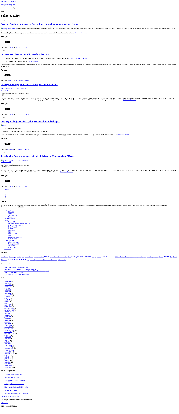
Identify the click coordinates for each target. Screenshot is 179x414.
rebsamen (12, 259)
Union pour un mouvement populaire (19, 223)
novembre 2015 (9, 330)
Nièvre (10, 213)
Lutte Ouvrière (12, 239)
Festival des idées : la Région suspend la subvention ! (20, 269)
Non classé (7, 249)
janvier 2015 (8, 347)
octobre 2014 (8, 352)
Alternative (11, 230)
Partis (6, 220)
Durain (56, 257)
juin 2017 (7, 300)
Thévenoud (47, 260)
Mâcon (148, 257)
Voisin (64, 260)
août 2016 (7, 315)
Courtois (31, 257)
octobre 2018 (8, 286)
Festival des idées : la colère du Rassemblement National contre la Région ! (26, 271)
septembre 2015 (9, 333)
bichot (6, 257)
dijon (42, 257)
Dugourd (52, 257)
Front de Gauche (13, 233)
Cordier (27, 257)
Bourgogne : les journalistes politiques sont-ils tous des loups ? (30, 121)
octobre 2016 (8, 312)
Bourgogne (7, 210)
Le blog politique (11, 377)
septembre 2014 (9, 353)
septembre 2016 (9, 313)
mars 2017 (7, 305)
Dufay (46, 257)
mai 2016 (7, 320)
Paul (171, 257)
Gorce (69, 257)
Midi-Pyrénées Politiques (16, 387)
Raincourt (4, 260)
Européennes (12, 247)
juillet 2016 (7, 317)
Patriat (166, 256)
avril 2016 (7, 322)
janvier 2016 (8, 327)
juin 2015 (7, 338)
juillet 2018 (7, 290)
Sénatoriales (11, 245)
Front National (12, 227)
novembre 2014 (9, 350)
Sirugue (32, 260)
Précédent (7, 189)
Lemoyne (111, 257)
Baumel (3, 257)
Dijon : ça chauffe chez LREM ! (13, 272)
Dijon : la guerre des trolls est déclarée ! (16, 267)
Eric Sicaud (10, 47)
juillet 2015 (7, 337)
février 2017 (8, 306)
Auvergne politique (13, 374)
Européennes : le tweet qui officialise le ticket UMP (25, 54)
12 (5, 194)
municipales (142, 257)
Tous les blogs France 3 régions (10, 396)
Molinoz (122, 257)
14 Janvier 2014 (33, 61)
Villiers (60, 260)
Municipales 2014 (9, 218)
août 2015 (7, 335)
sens (28, 260)
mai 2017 (7, 301)
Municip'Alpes (10, 390)
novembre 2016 (9, 310)
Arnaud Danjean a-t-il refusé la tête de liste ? (17, 274)
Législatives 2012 (13, 242)
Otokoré (161, 257)
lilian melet (10, 80)
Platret (175, 257)
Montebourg (129, 257)
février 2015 (8, 345)
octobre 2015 (8, 332)
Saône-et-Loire (12, 215)
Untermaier (54, 260)
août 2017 (7, 298)
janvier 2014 (8, 367)
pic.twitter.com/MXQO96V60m (77, 58)
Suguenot (36, 260)
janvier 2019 (8, 285)
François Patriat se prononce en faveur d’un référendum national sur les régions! (39, 24)
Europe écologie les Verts (15, 225)
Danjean (37, 257)
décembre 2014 (9, 348)
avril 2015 (7, 342)
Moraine (136, 257)
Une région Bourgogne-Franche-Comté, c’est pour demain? (29, 84)
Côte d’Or (11, 212)
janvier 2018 (8, 296)
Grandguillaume (77, 257)
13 (5, 196)
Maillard (117, 257)
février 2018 (8, 295)
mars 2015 (7, 343)
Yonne (10, 217)
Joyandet (98, 257)
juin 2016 (7, 318)
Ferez (59, 257)
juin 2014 (7, 358)
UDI (9, 232)
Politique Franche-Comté (16, 393)
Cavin (23, 257)
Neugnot (152, 257)
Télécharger (4, 403)
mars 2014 (7, 364)
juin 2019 (7, 283)
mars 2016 (7, 323)
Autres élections (9, 240)
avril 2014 (7, 362)
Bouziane (19, 257)
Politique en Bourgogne (8, 4)
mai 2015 (7, 340)
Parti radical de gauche (15, 237)
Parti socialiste (12, 222)
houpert (88, 256)
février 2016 (8, 325)
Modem (10, 228)
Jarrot (93, 257)
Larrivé (105, 257)
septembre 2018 (9, 288)
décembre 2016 (9, 308)
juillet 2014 (7, 357)
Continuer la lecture (82, 33)
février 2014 (8, 365)
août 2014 (7, 355)
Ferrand (63, 257)
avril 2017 (7, 303)
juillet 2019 (7, 281)
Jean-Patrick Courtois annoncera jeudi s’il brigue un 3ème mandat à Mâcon (37, 156)
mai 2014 (7, 360)
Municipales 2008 (13, 244)
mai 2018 (7, 291)
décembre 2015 (9, 328)
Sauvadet (22, 259)
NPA (9, 235)
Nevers (156, 257)
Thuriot (41, 260)
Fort (66, 257)
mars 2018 (7, 293)
